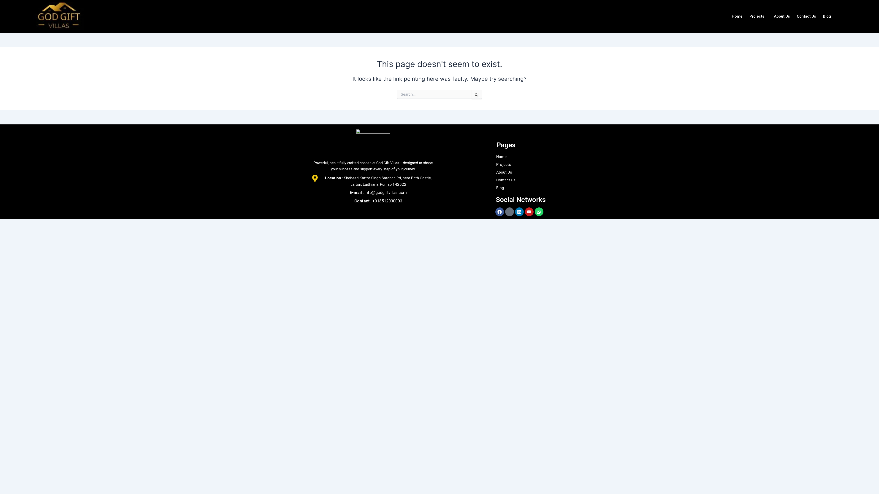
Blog (827, 16)
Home (737, 16)
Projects (756, 16)
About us (782, 16)
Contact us (806, 16)
